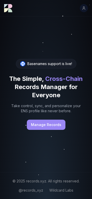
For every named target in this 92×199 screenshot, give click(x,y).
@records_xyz (31, 190)
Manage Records (46, 124)
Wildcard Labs (61, 190)
